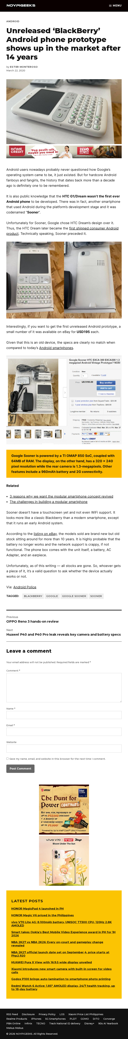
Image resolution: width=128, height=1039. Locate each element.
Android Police (24, 587)
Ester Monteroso (24, 66)
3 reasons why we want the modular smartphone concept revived (61, 496)
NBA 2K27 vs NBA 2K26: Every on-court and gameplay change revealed (57, 943)
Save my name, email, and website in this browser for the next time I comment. (58, 758)
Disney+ (89, 1023)
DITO (96, 1018)
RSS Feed (12, 1014)
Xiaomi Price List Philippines (85, 1014)
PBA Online (13, 1023)
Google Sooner (74, 596)
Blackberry (33, 596)
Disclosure (28, 1014)
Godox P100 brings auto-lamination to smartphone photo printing (60, 979)
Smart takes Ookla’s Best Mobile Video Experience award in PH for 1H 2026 (63, 933)
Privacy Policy (47, 1014)
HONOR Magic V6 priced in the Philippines (42, 915)
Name (10, 708)
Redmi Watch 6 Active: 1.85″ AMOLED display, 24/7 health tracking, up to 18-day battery (63, 987)
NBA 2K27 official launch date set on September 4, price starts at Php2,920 (60, 954)
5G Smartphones (55, 1018)
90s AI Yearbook (108, 1023)
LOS (62, 1014)
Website (11, 742)
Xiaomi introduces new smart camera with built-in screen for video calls (61, 970)
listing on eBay (45, 534)
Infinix (28, 1023)
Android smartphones (56, 348)
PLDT (73, 1018)
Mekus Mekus (14, 1027)
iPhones (36, 1018)
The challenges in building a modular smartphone (49, 502)
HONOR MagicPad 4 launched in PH (37, 908)
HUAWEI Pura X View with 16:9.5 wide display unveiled (51, 962)
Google (52, 596)
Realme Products (16, 1018)
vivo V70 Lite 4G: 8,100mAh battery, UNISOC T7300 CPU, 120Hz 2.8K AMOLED (61, 923)
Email (10, 725)
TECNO (40, 1023)
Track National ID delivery (64, 1023)
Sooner (96, 596)
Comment (13, 670)
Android (12, 21)
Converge (109, 1018)
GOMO (85, 1018)
